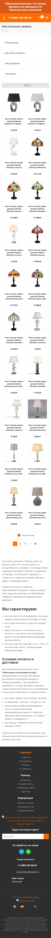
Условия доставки (25, 787)
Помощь (25, 775)
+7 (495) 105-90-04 (19, 17)
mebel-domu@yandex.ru (27, 872)
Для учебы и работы (15, 53)
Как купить (25, 780)
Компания (25, 752)
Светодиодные (12, 63)
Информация (25, 797)
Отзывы (26, 764)
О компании (25, 768)
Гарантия (25, 791)
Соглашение (25, 761)
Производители (25, 810)
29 (35, 543)
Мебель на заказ (25, 802)
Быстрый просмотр (14, 115)
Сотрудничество (25, 806)
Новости (25, 757)
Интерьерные (12, 42)
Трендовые (10, 73)
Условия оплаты (25, 783)
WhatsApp (28, 851)
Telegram (21, 851)
